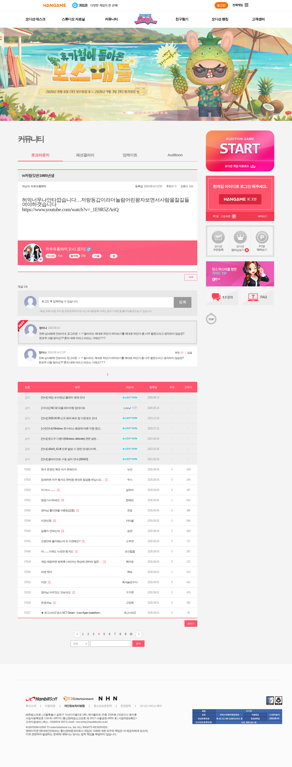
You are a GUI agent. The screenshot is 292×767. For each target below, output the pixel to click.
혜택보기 (262, 216)
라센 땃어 (46, 572)
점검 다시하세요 (52, 500)
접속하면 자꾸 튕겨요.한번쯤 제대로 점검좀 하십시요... (74, 479)
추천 (177, 352)
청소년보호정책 (103, 705)
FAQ (257, 297)
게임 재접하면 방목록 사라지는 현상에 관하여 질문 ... (73, 561)
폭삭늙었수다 (129, 582)
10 (131, 634)
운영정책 (126, 705)
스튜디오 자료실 (73, 19)
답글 (189, 352)
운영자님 (48, 602)
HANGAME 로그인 (240, 199)
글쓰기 (190, 623)
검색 (138, 643)
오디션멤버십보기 (237, 248)
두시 (129, 479)
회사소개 (31, 705)
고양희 (130, 602)
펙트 (129, 572)
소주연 (130, 541)
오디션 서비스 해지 (151, 705)
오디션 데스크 (35, 19)
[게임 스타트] (240, 145)
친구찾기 (181, 19)
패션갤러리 (85, 155)
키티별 (130, 520)
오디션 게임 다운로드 (240, 166)
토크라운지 (40, 155)
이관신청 (48, 520)
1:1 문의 (222, 297)
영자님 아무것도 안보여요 (58, 592)
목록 (191, 277)
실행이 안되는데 (52, 531)
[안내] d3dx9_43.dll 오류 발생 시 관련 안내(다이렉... (69, 449)
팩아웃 (130, 561)
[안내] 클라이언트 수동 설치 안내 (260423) (64, 459)
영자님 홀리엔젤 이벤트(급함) (60, 510)
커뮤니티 (111, 19)
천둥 (129, 510)
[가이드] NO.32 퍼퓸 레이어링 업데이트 (63, 408)
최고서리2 (130, 612)
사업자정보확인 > (128, 718)
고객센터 (258, 19)
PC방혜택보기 (262, 248)
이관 (45, 582)
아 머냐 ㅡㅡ (50, 490)
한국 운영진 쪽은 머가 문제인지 (59, 469)
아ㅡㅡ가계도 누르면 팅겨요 (59, 551)
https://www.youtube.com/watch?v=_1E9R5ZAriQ (70, 209)
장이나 (42, 352)
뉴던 (129, 469)
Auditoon (175, 155)
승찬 (129, 531)
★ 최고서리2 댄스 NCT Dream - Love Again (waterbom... (71, 612)
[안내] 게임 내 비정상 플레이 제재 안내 (63, 397)
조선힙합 (130, 551)
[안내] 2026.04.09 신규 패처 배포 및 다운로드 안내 (69, 418)
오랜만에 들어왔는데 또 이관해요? (62, 541)
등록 (182, 302)
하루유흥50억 (38, 186)
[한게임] (54, 5)
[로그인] (221, 5)
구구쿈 (130, 592)
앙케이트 (130, 155)
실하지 (130, 490)
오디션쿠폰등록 (218, 248)
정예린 (130, 500)
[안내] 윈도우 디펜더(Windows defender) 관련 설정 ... (70, 438)
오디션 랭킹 (220, 19)
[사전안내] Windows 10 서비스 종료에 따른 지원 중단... (71, 428)
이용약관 (50, 705)
